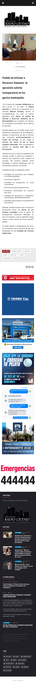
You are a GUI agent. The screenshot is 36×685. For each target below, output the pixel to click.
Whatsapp (21, 663)
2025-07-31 (10, 582)
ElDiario (23, 660)
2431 (11, 592)
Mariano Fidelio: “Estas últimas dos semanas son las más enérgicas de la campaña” (24, 567)
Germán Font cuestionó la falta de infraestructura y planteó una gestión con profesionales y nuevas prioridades (23, 539)
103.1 (7, 660)
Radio (5, 255)
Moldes (27, 251)
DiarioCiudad (26, 656)
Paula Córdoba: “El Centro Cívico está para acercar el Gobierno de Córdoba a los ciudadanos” (16, 585)
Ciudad (17, 667)
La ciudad (18, 532)
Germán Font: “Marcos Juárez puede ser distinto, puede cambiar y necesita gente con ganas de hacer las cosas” (23, 553)
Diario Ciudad (17, 251)
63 (25, 562)
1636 (17, 582)
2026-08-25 (27, 532)
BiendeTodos (10, 663)
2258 (17, 622)
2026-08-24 (27, 561)
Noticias (13, 255)
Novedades (7, 258)
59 (25, 533)
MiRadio (26, 667)
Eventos (8, 667)
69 (25, 547)
